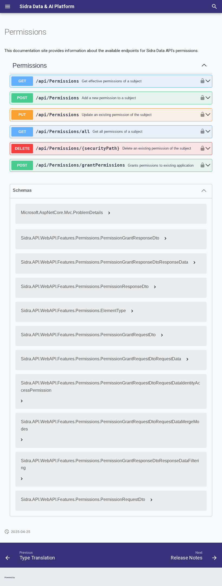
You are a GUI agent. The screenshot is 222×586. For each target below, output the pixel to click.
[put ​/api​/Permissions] (208, 115)
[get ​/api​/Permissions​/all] (208, 131)
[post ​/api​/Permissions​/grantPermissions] (208, 165)
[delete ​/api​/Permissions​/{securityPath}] (208, 148)
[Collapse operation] (204, 65)
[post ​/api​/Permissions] (208, 98)
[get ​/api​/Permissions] (208, 81)
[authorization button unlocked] (201, 81)
